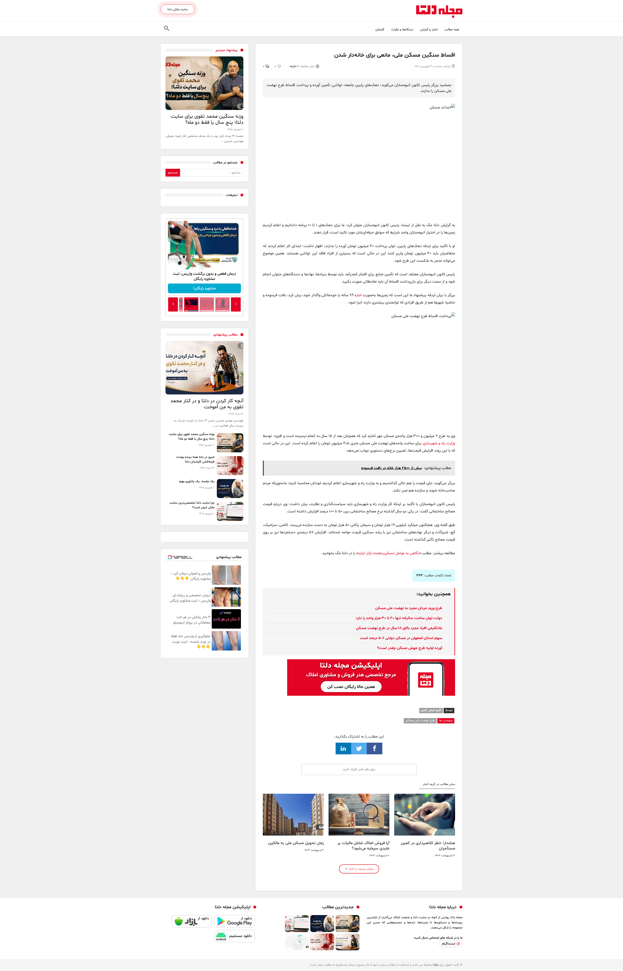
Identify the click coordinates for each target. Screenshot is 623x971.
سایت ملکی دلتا (177, 9)
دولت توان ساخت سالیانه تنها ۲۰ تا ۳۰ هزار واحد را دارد (399, 618)
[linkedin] (343, 748)
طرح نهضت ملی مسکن (420, 720)
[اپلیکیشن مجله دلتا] (234, 922)
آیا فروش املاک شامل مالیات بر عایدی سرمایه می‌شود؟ (363, 845)
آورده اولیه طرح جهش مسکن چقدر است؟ (409, 648)
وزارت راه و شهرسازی (439, 443)
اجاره (358, 295)
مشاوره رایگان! (204, 288)
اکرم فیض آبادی (431, 710)
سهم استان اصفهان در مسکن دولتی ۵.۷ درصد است (401, 638)
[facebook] (374, 748)
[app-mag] (371, 663)
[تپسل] (172, 225)
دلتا (436, 965)
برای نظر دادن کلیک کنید (359, 769)
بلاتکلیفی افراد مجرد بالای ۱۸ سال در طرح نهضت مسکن (399, 628)
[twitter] (359, 748)
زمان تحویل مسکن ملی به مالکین (296, 843)
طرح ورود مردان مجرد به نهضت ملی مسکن (408, 608)
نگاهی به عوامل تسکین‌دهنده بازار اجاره (388, 553)
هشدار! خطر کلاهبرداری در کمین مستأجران (428, 845)
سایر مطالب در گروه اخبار (439, 784)
